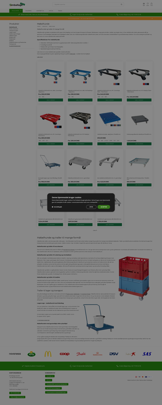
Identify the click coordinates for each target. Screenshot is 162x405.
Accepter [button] (104, 207)
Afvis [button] (91, 207)
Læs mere (101, 202)
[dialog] (81, 202)
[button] (57, 207)
